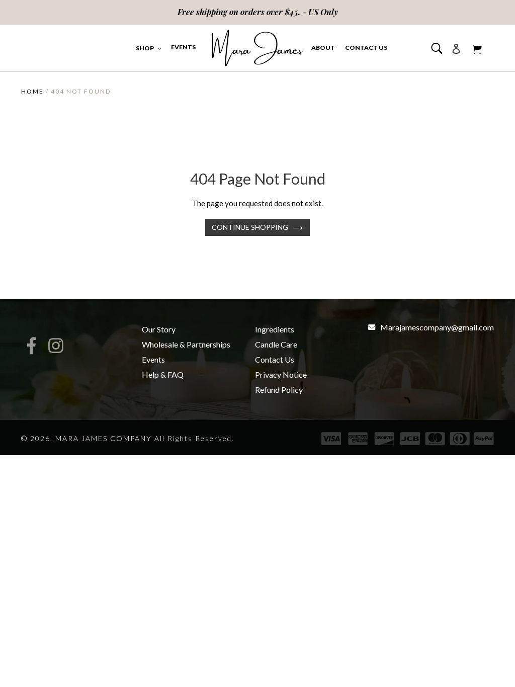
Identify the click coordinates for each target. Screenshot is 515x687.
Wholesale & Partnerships (186, 344)
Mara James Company (103, 438)
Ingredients (274, 329)
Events (153, 359)
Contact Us (274, 359)
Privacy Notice (281, 374)
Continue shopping (250, 227)
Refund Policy (279, 389)
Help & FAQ (163, 374)
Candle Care (276, 344)
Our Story (159, 329)
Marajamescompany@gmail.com (437, 327)
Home (32, 91)
